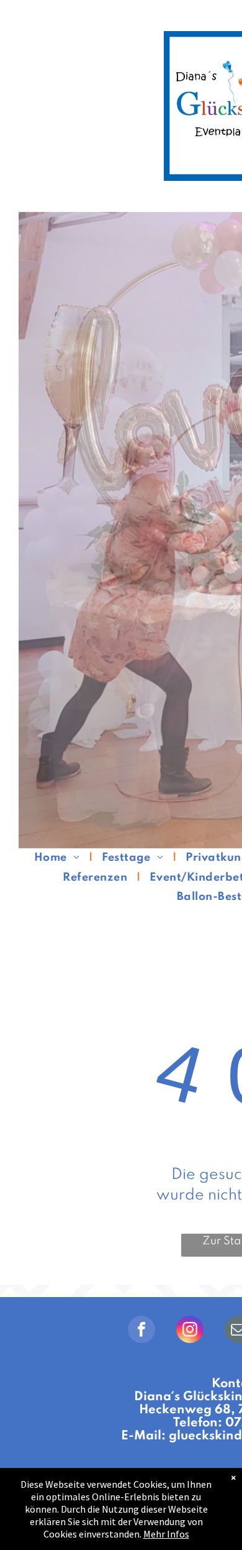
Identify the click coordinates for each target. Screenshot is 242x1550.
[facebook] (141, 1331)
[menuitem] (58, 858)
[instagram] (190, 1331)
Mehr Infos (166, 1534)
